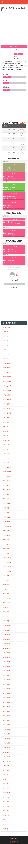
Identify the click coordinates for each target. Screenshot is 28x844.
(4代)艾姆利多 (6, 535)
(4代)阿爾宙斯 (6, 521)
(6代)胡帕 (5, 426)
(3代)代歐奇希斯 (7, 557)
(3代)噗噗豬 (6, 584)
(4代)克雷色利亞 (7, 526)
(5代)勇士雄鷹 (6, 453)
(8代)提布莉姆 (6, 367)
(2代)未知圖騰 (6, 625)
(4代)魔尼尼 (6, 548)
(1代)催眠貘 (6, 801)
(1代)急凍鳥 (6, 788)
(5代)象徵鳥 (6, 494)
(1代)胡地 (5, 820)
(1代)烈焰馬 (6, 810)
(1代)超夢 (5, 779)
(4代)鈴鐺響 (6, 553)
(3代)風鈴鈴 (6, 580)
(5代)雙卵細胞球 (7, 471)
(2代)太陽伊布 (6, 756)
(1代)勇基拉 (6, 824)
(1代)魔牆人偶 (6, 792)
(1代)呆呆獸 (6, 806)
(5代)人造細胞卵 (7, 467)
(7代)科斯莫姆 (6, 404)
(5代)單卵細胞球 (7, 476)
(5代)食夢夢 (6, 512)
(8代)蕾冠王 (6, 336)
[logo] (12, 2)
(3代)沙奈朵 (6, 594)
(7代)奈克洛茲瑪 (7, 377)
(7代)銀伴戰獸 (6, 417)
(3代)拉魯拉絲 (6, 603)
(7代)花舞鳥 (6, 422)
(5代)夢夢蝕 (6, 508)
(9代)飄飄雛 (6, 331)
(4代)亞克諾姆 (6, 530)
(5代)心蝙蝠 (6, 499)
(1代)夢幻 (5, 774)
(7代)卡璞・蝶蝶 (7, 413)
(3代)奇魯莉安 (6, 598)
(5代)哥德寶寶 (6, 490)
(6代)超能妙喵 (6, 440)
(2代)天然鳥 (6, 765)
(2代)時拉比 (6, 607)
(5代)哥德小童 (6, 485)
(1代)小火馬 (6, 815)
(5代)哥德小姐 (6, 480)
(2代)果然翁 (6, 621)
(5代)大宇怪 (6, 458)
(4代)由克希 (6, 539)
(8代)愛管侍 (6, 349)
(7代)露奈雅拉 (6, 395)
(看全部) (22, 123)
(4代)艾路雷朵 (6, 544)
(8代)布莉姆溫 (6, 363)
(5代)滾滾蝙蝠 (6, 503)
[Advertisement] (14, 30)
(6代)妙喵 (5, 449)
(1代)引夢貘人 (6, 797)
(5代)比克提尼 (6, 517)
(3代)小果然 (6, 575)
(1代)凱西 (5, 829)
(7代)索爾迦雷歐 (7, 399)
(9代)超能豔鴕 (6, 327)
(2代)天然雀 (6, 770)
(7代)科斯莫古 (6, 408)
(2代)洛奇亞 (6, 612)
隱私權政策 (15, 842)
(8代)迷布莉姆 (6, 372)
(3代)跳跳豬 (6, 589)
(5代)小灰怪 (6, 462)
